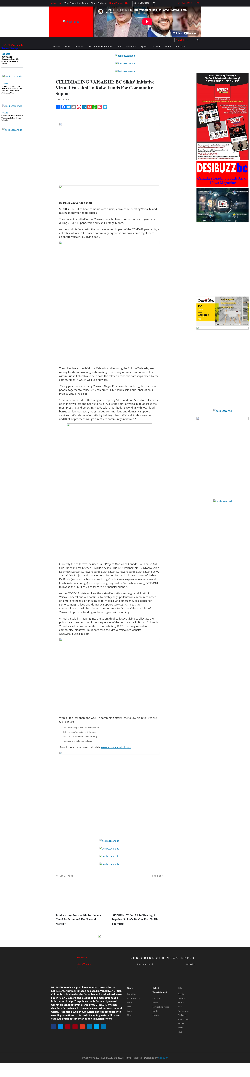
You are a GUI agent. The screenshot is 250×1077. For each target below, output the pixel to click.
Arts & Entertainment (100, 46)
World (129, 1011)
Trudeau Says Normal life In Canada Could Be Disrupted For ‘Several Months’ (78, 919)
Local (129, 1002)
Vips (129, 1006)
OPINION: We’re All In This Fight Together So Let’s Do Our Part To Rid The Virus (135, 919)
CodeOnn (163, 1057)
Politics (80, 46)
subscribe (190, 964)
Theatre (155, 1015)
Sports (144, 46)
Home (56, 46)
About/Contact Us (118, 3)
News (68, 46)
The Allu (180, 46)
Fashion (181, 998)
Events (156, 46)
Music (155, 1011)
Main (129, 1015)
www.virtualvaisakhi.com (116, 747)
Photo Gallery (98, 3)
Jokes (180, 1006)
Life (119, 46)
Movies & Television (160, 1007)
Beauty (181, 994)
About (180, 1027)
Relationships (183, 1011)
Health (181, 1002)
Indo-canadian (133, 998)
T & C (180, 1032)
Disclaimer (182, 1015)
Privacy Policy (184, 1019)
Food (168, 46)
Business (131, 46)
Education (131, 994)
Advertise (56, 3)
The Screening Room (76, 3)
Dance (155, 1002)
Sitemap (181, 1023)
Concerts (156, 998)
